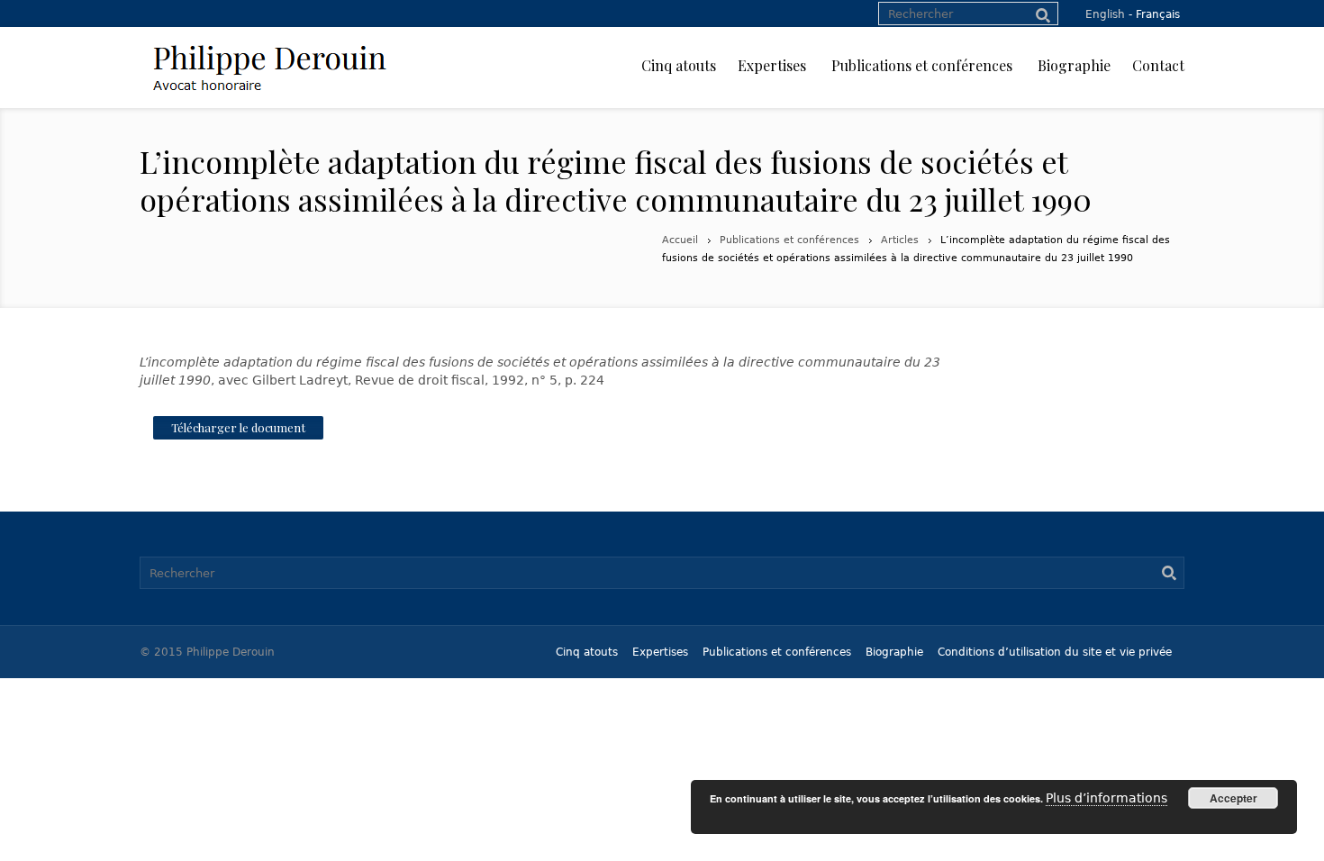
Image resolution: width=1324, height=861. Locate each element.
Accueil (680, 240)
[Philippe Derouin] (269, 67)
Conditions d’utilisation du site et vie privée (1055, 652)
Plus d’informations (1106, 798)
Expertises (660, 652)
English (1105, 14)
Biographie (894, 652)
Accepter (1233, 798)
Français (1158, 14)
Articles (900, 240)
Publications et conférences (789, 240)
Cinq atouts (587, 652)
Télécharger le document (238, 427)
